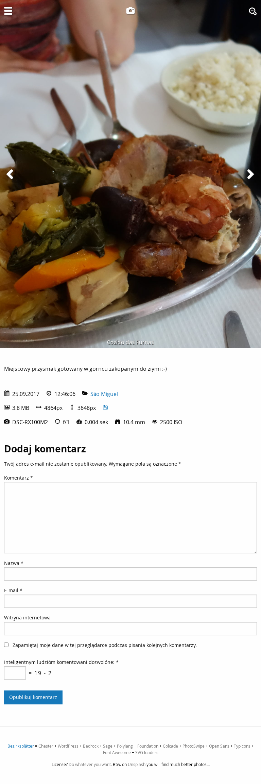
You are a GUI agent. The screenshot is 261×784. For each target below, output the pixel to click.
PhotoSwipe (193, 746)
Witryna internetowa (27, 617)
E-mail (13, 590)
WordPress (68, 746)
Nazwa (13, 563)
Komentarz (18, 477)
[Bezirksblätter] (130, 10)
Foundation (147, 746)
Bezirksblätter (20, 746)
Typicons (242, 746)
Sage (107, 746)
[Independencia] (250, 174)
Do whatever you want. (90, 764)
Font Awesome (117, 752)
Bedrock (91, 746)
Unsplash (136, 764)
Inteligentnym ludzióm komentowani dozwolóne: (61, 662)
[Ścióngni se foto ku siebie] (105, 408)
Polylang (125, 746)
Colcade (170, 746)
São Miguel (104, 394)
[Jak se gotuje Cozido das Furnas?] (11, 174)
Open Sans (219, 746)
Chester (45, 746)
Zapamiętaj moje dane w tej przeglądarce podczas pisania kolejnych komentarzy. (105, 645)
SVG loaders (146, 752)
